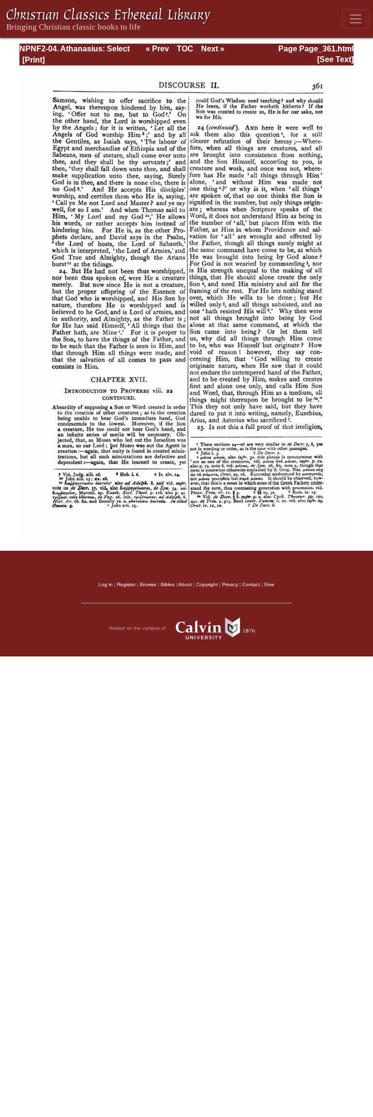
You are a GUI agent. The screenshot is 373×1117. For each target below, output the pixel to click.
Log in (106, 584)
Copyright (207, 584)
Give (269, 584)
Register (126, 584)
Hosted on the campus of (138, 628)
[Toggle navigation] (355, 19)
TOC (185, 49)
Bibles (167, 584)
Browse (148, 584)
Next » (212, 49)
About (185, 584)
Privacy (230, 584)
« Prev (157, 49)
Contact (251, 584)
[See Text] (335, 59)
